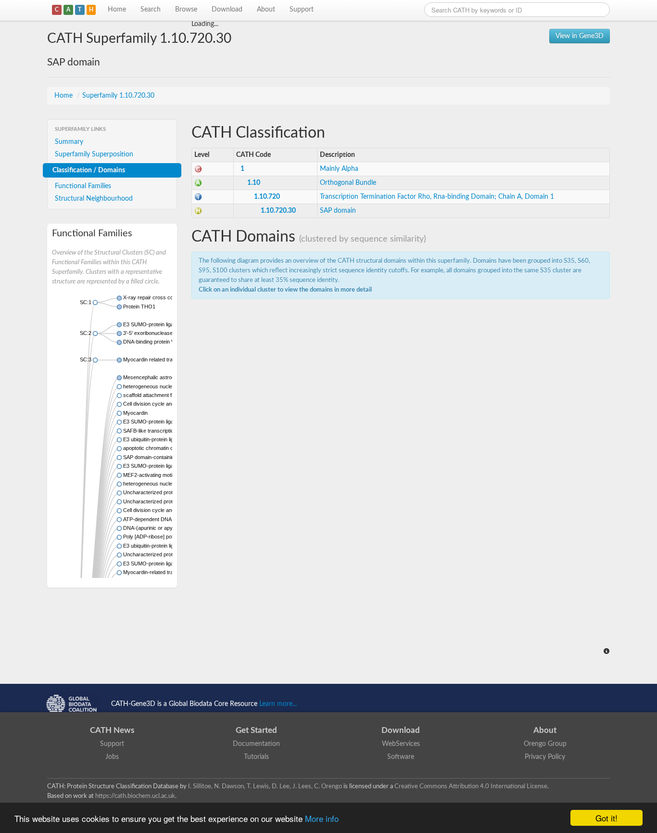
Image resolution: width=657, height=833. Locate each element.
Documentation (256, 744)
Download (227, 9)
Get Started (256, 730)
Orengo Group (545, 744)
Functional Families (83, 186)
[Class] (198, 169)
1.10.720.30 (278, 210)
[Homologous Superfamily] (198, 210)
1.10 (253, 182)
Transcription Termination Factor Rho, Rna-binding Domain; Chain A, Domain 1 (437, 196)
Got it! (606, 818)
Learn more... (278, 704)
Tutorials (256, 757)
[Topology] (198, 196)
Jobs (112, 757)
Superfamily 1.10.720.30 (118, 95)
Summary (69, 142)
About (266, 9)
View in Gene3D (580, 36)
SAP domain (338, 210)
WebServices (401, 744)
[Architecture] (198, 182)
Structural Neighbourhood (94, 198)
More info (322, 818)
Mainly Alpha (339, 169)
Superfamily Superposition (94, 154)
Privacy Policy (545, 757)
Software (400, 757)
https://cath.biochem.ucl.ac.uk (135, 796)
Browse (186, 9)
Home (117, 9)
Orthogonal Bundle (348, 182)
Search (150, 9)
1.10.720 (267, 196)
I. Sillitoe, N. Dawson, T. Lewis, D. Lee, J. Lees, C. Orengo (265, 786)
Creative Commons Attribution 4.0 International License (470, 786)
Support (302, 9)
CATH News (112, 730)
